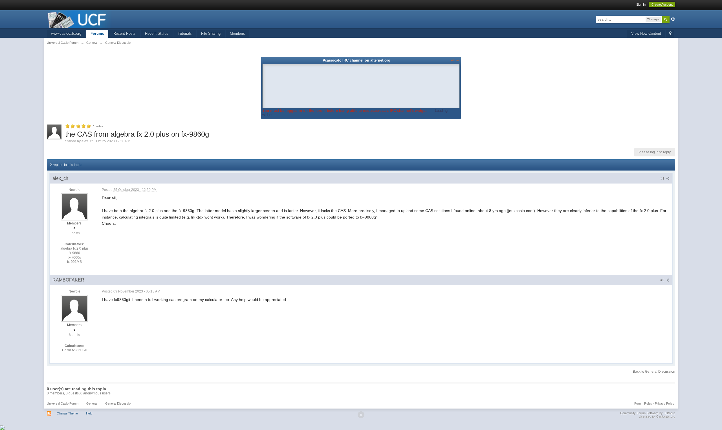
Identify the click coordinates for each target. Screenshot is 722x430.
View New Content (646, 33)
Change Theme (67, 413)
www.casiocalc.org (66, 33)
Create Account (662, 4)
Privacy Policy (664, 403)
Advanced (673, 19)
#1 (663, 178)
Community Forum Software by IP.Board (647, 413)
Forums (97, 33)
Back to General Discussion (654, 372)
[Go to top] (361, 414)
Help (89, 413)
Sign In (641, 4)
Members (237, 33)
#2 (663, 280)
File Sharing (211, 33)
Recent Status (156, 33)
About (455, 60)
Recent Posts (124, 33)
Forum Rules (643, 403)
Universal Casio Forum (62, 403)
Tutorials (185, 33)
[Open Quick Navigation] (670, 34)
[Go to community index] (79, 19)
